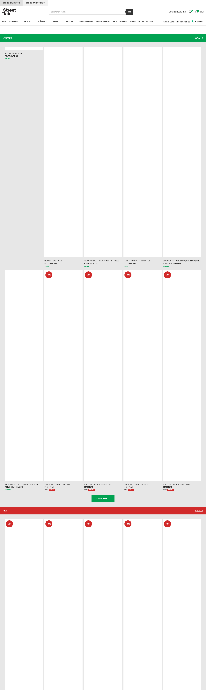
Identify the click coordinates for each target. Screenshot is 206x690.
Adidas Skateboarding (172, 264)
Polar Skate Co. (11, 56)
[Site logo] (9, 11)
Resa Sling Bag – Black (53, 261)
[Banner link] (51, 33)
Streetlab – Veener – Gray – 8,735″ (176, 484)
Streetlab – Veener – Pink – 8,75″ (57, 484)
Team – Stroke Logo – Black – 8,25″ (137, 261)
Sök (129, 12)
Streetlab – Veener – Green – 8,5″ (136, 484)
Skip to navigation (11, 3)
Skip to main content (35, 3)
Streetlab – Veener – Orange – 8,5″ (98, 484)
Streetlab (49, 487)
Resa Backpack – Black (13, 53)
